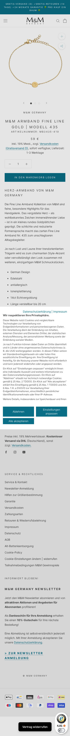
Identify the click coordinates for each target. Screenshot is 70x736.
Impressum (60, 311)
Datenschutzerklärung (37, 311)
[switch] (61, 730)
